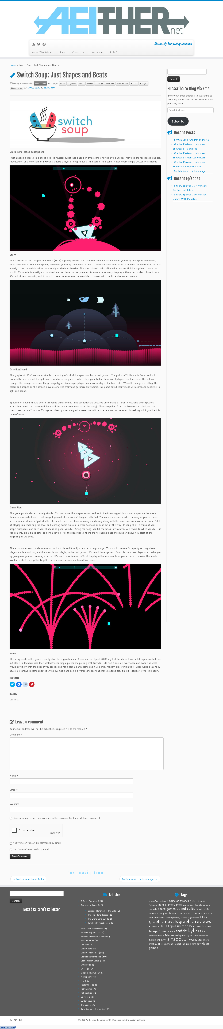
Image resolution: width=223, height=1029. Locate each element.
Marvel (170, 935)
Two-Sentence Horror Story (93, 1009)
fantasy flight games (190, 917)
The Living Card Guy (97, 918)
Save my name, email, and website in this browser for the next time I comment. (57, 818)
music (185, 935)
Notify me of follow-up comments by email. (37, 843)
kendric (180, 931)
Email (14, 790)
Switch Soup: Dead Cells (28, 879)
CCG (206, 909)
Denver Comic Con (202, 913)
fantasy (176, 917)
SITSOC (174, 939)
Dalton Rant (86, 948)
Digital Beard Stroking (91, 956)
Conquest (163, 913)
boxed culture (187, 908)
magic (161, 935)
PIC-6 (83, 980)
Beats (62, 83)
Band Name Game (169, 905)
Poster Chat (86, 984)
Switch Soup (40, 83)
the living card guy (191, 943)
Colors (81, 83)
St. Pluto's (85, 996)
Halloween (154, 926)
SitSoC (113, 52)
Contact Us (78, 52)
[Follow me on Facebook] (45, 44)
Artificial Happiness (90, 932)
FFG (203, 917)
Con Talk (85, 944)
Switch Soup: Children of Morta (191, 140)
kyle (192, 930)
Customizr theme (137, 1020)
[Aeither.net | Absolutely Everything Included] (111, 20)
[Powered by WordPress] (109, 1019)
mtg (178, 935)
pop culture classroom (198, 935)
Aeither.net (91, 1020)
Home (13, 65)
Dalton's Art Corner (89, 952)
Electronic (109, 83)
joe (171, 931)
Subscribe (178, 121)
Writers (96, 52)
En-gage (85, 968)
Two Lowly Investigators (99, 923)
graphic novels (163, 921)
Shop (62, 52)
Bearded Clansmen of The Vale (102, 910)
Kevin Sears (49, 87)
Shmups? (143, 83)
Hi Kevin (197, 926)
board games (167, 908)
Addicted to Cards (89, 905)
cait (201, 909)
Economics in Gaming (91, 960)
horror (206, 926)
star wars (189, 939)
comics (153, 913)
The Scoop (86, 1005)
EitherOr (84, 964)
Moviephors (86, 976)
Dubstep (99, 83)
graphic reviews (195, 921)
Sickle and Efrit (157, 940)
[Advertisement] (190, 255)
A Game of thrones (178, 901)
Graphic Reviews (88, 972)
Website (14, 804)
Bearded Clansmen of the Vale (94, 936)
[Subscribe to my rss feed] (34, 44)
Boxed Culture (87, 940)
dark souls (173, 913)
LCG (201, 930)
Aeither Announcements (92, 928)
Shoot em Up (16, 88)
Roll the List (86, 992)
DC (181, 913)
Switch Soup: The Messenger (140, 879)
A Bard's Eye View (89, 901)
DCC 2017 (188, 913)
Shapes (134, 83)
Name (14, 775)
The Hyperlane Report (98, 914)
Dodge (90, 83)
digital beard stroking (161, 917)
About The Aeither (42, 52)
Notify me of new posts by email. (31, 849)
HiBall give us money (175, 926)
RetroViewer (86, 988)
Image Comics (159, 931)
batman (185, 904)
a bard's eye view (157, 901)
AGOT (193, 901)
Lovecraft (153, 935)
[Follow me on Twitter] (40, 44)
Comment (16, 734)
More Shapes (122, 83)
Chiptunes (72, 83)
